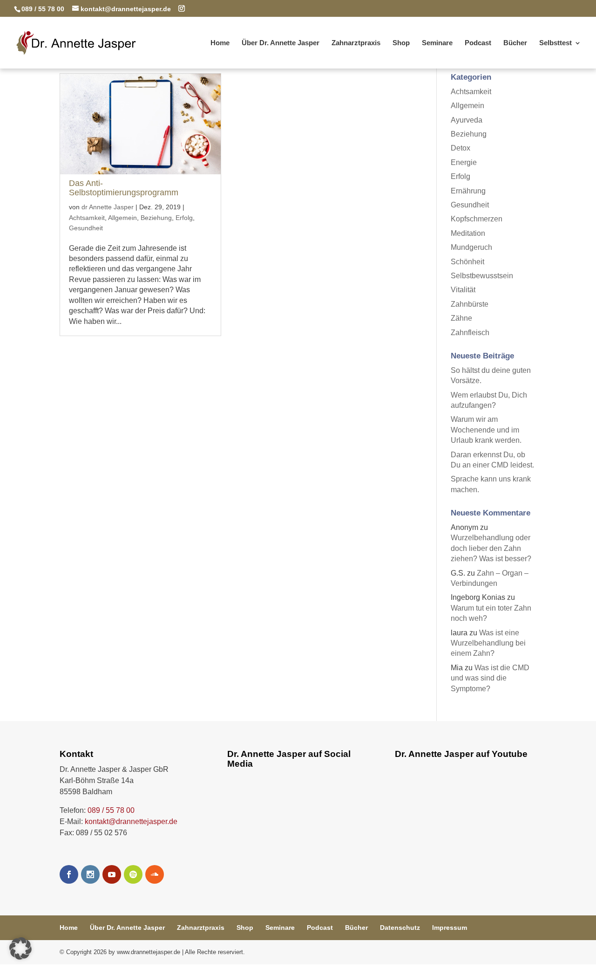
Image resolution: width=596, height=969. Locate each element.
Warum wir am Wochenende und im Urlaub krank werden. (486, 429)
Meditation (468, 233)
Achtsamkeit (87, 217)
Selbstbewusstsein (482, 276)
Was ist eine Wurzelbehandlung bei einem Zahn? (488, 643)
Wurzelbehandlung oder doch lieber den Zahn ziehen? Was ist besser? (491, 548)
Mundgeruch (471, 247)
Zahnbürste (469, 304)
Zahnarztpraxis (356, 43)
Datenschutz (400, 927)
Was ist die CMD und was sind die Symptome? (490, 678)
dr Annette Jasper (107, 207)
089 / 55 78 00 (111, 810)
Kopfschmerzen (476, 219)
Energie (464, 162)
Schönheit (467, 262)
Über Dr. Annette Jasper (280, 43)
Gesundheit (86, 228)
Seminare (437, 43)
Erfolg (184, 217)
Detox (460, 148)
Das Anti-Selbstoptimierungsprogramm (123, 188)
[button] (20, 948)
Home (220, 43)
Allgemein (122, 217)
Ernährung (468, 191)
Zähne (461, 318)
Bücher (515, 43)
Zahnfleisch (470, 333)
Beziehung (156, 217)
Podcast (478, 43)
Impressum (449, 927)
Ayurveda (466, 120)
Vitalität (463, 290)
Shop (401, 43)
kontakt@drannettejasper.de (131, 821)
